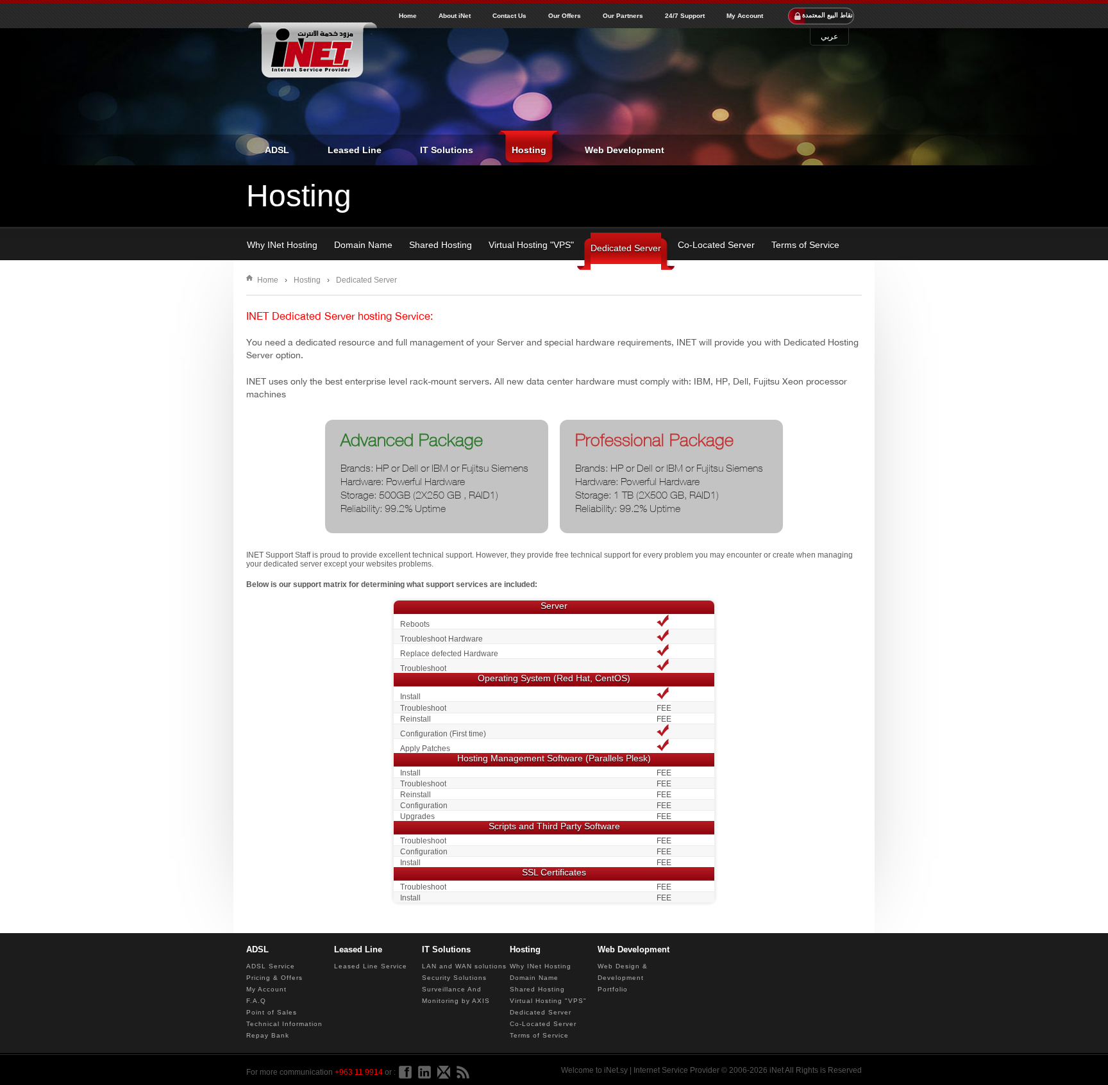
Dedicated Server (626, 248)
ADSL (277, 150)
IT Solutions (446, 150)
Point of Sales (271, 1012)
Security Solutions (454, 977)
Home (408, 16)
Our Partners (623, 16)
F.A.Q (256, 1000)
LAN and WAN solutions (464, 966)
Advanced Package (411, 440)
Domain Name (363, 245)
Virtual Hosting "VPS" (531, 245)
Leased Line (355, 150)
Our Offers (564, 16)
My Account (744, 16)
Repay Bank (267, 1035)
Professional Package (654, 440)
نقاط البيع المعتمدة (827, 15)
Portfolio (613, 989)
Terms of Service (805, 245)
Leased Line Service (370, 966)
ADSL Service (270, 966)
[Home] (312, 51)
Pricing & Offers (274, 977)
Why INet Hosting (282, 245)
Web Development (624, 150)
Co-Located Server (716, 245)
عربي (829, 36)
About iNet (455, 16)
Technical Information (284, 1023)
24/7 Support (685, 16)
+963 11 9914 (359, 1072)
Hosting (529, 150)
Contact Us (509, 16)
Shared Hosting (440, 245)
